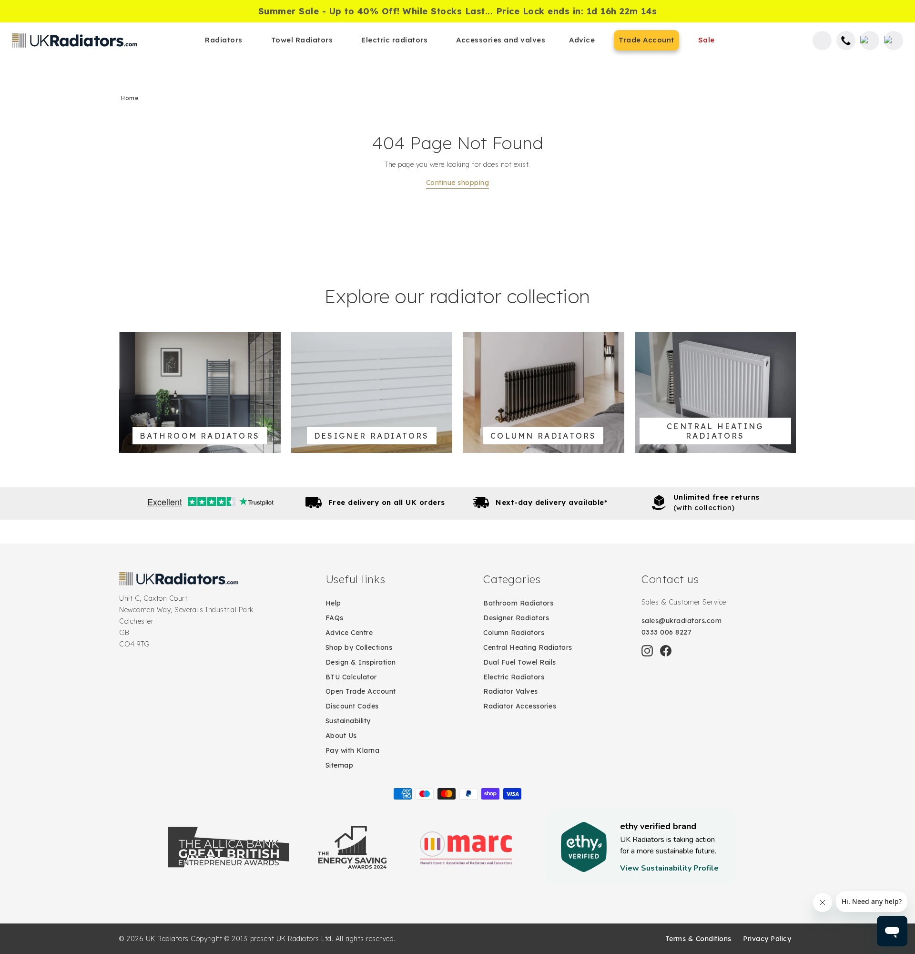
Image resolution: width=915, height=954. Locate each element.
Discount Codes (352, 706)
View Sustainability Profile (669, 868)
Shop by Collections (359, 647)
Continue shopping (457, 182)
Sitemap (339, 765)
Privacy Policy (767, 938)
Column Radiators (513, 632)
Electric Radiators (513, 677)
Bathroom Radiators (518, 603)
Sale (706, 39)
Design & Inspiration (360, 662)
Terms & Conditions (698, 938)
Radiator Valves (510, 691)
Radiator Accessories (519, 706)
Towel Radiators (302, 39)
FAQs (334, 618)
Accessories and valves (500, 39)
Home (129, 98)
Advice (582, 39)
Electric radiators (394, 39)
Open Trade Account (360, 691)
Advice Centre (349, 632)
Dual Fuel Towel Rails (519, 662)
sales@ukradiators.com (681, 620)
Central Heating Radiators (527, 647)
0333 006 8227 (666, 632)
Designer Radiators (516, 618)
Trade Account (646, 39)
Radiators (224, 39)
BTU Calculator (351, 677)
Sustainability (348, 721)
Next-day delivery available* (551, 502)
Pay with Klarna (352, 750)
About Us (341, 735)
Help (333, 603)
